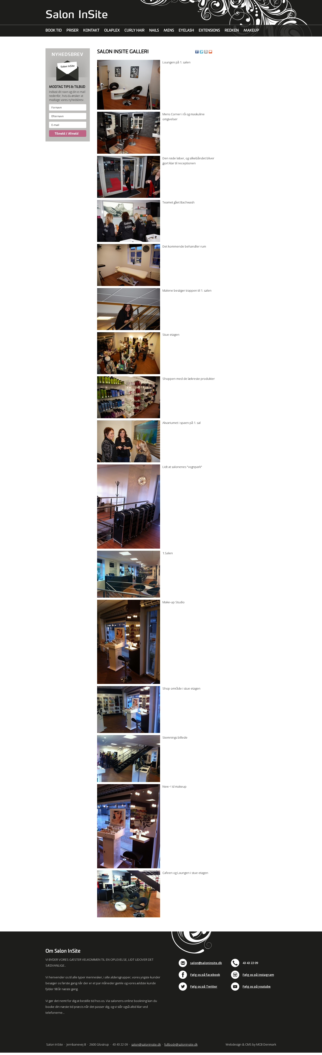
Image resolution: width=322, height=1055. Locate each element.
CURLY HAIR (134, 30)
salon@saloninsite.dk (206, 963)
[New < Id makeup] (128, 867)
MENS (169, 30)
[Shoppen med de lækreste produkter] (128, 417)
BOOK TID (53, 30)
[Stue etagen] (128, 373)
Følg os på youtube (257, 986)
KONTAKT (91, 30)
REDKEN (232, 30)
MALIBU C (53, 42)
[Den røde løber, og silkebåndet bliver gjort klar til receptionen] (128, 196)
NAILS (154, 30)
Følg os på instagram (258, 974)
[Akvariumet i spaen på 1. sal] (128, 461)
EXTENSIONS (209, 30)
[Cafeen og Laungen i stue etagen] (128, 916)
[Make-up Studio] (128, 683)
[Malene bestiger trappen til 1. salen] (128, 329)
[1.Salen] (128, 596)
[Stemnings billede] (128, 781)
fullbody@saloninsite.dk (181, 1044)
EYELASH (186, 30)
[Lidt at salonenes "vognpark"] (128, 547)
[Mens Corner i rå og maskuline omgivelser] (128, 152)
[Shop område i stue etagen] (128, 732)
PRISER (72, 30)
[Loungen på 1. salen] (128, 108)
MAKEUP (251, 30)
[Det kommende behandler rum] (128, 285)
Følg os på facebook (205, 974)
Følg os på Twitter (203, 986)
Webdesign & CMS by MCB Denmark (251, 1044)
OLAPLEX (112, 30)
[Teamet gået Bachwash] (128, 241)
